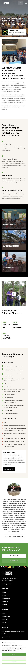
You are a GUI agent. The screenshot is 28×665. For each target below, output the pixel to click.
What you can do (9, 224)
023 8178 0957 (6, 637)
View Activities (7, 469)
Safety (5, 604)
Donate (5, 622)
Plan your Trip (13, 30)
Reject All (14, 662)
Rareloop (9, 584)
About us (5, 601)
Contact (5, 619)
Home (4, 592)
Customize (14, 658)
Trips (4, 595)
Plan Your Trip (8, 268)
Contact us (15, 560)
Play (14, 294)
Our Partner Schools (11, 246)
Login (20, 3)
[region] (14, 652)
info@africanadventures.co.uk (10, 640)
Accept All (14, 654)
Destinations (6, 598)
